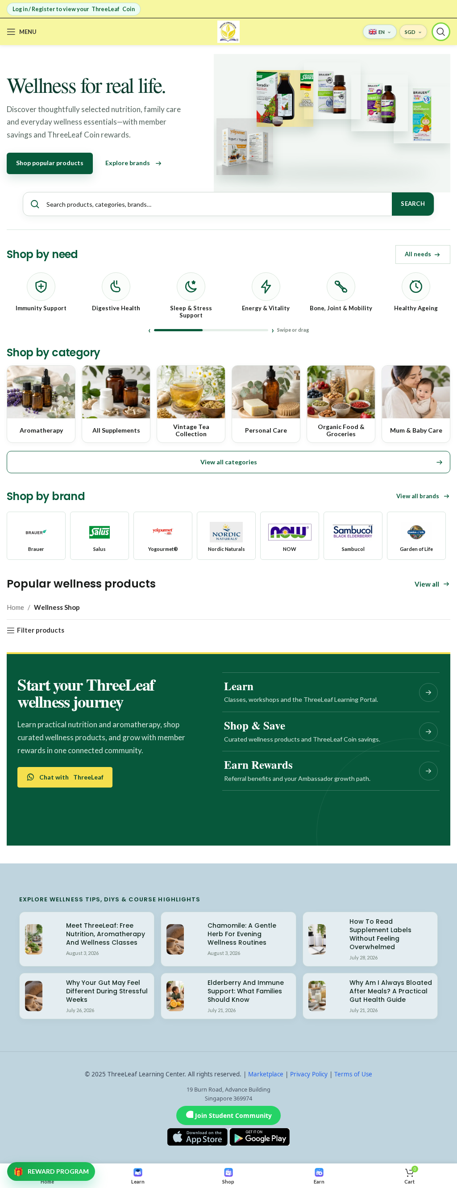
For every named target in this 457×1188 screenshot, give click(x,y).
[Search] (441, 32)
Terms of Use (353, 1074)
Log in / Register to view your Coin (73, 9)
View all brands (417, 496)
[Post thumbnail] (33, 939)
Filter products (40, 630)
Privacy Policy (309, 1074)
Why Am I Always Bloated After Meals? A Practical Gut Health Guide (390, 991)
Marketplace (265, 1074)
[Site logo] (228, 31)
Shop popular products (49, 163)
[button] (228, 462)
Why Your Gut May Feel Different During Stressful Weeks (107, 991)
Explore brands (127, 163)
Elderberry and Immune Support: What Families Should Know (246, 991)
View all (427, 584)
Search (413, 203)
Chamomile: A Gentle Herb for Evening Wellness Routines (242, 934)
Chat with (71, 777)
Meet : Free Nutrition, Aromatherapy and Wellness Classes (105, 934)
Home (15, 607)
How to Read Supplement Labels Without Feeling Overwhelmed (380, 934)
